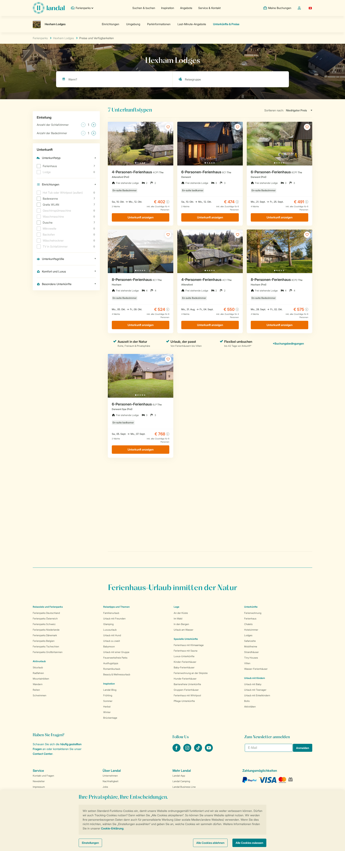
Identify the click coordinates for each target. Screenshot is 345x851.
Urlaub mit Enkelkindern (257, 695)
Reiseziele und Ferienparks (48, 606)
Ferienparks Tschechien (46, 646)
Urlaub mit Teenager (255, 689)
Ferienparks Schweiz (44, 624)
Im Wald (178, 618)
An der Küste (181, 612)
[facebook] (176, 751)
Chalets (248, 624)
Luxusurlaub (110, 629)
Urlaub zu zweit (111, 640)
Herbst (107, 706)
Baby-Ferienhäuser (184, 667)
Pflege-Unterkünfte (184, 700)
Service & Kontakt (209, 8)
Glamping (108, 624)
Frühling (107, 695)
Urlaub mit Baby (252, 684)
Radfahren (38, 673)
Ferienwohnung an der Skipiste (191, 673)
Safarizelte (250, 640)
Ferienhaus (250, 618)
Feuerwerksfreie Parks (115, 657)
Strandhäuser (251, 652)
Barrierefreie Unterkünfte (187, 684)
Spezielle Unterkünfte (186, 638)
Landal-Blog (109, 689)
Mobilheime (250, 646)
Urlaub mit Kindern (254, 678)
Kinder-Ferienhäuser (185, 661)
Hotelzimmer (251, 629)
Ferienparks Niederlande (46, 629)
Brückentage (110, 717)
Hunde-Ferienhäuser (185, 678)
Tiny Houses (251, 657)
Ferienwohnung (252, 612)
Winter (107, 712)
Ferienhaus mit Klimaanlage (189, 645)
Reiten (36, 689)
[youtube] (209, 751)
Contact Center (43, 753)
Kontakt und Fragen (43, 775)
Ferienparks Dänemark (45, 635)
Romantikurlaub (111, 668)
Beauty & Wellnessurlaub (116, 674)
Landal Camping (181, 781)
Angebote (186, 8)
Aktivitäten (250, 706)
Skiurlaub (38, 667)
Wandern (38, 684)
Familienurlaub (111, 612)
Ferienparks (40, 38)
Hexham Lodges (63, 38)
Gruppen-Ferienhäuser (186, 689)
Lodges (248, 635)
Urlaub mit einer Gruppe (116, 652)
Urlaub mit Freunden (114, 618)
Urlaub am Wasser (183, 629)
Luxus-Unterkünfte (184, 656)
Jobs (105, 786)
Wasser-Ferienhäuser (256, 668)
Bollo (247, 700)
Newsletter (39, 781)
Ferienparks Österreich (45, 618)
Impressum (39, 786)
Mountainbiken (41, 678)
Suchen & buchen (143, 8)
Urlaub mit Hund (112, 635)
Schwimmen (39, 695)
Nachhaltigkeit (110, 781)
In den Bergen (181, 624)
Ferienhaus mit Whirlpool (187, 695)
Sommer (107, 700)
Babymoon (109, 646)
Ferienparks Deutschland (46, 612)
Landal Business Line (184, 786)
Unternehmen (110, 775)
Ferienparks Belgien (44, 640)
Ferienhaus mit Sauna (185, 650)
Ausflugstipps (110, 663)
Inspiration (167, 8)
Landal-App (178, 775)
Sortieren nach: (274, 110)
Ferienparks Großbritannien (47, 652)
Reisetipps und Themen (116, 606)
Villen (247, 663)
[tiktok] (198, 751)
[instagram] (187, 751)
